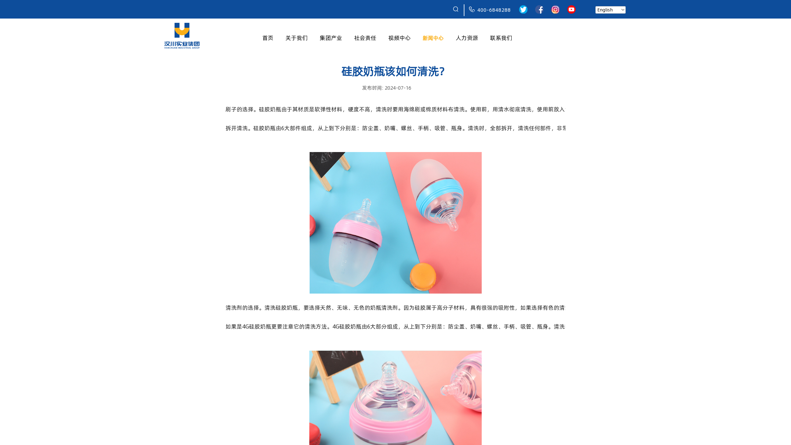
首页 (267, 38)
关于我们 (297, 38)
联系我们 (501, 38)
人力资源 (467, 38)
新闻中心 (433, 37)
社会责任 (365, 38)
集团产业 (331, 38)
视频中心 (399, 38)
